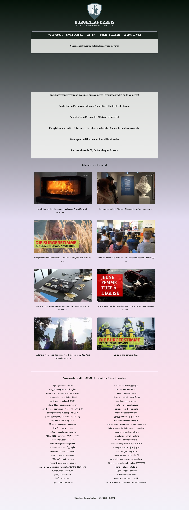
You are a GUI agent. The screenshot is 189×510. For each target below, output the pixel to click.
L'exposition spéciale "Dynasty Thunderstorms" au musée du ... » (126, 209)
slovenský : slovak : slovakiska (62, 451)
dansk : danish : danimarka (62, 455)
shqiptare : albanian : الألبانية (126, 478)
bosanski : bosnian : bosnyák (126, 420)
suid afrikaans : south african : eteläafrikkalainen (126, 482)
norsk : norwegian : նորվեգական (126, 444)
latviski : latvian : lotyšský (126, 467)
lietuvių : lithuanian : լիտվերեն (126, 447)
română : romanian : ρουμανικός (63, 432)
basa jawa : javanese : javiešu (62, 444)
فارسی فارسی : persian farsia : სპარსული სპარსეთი (62, 467)
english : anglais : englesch (126, 471)
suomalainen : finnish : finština (126, 436)
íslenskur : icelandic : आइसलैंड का (126, 397)
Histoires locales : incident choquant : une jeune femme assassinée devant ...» (126, 308)
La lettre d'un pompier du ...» (126, 355)
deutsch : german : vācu (126, 393)
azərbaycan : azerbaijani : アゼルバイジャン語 (62, 409)
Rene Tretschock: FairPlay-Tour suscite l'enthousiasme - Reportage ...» (126, 259)
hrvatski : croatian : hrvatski (126, 405)
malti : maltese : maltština (126, 413)
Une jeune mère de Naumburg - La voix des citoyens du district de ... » (62, 259)
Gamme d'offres (74, 35)
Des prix (91, 35)
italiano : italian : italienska (126, 440)
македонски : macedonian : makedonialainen (126, 424)
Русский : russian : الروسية (62, 440)
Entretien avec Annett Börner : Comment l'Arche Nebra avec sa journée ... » (62, 308)
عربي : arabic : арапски (62, 482)
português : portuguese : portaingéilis (63, 413)
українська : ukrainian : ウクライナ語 (62, 436)
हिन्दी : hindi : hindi (62, 478)
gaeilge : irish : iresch (62, 475)
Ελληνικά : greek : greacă (63, 459)
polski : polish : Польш (126, 475)
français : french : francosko (126, 409)
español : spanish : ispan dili (62, 420)
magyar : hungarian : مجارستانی (62, 389)
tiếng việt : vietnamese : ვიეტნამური (126, 459)
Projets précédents (109, 35)
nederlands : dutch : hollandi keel (62, 397)
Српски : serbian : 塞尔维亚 (126, 386)
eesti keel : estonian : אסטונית (62, 401)
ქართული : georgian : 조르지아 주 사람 (62, 417)
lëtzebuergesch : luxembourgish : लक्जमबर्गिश (126, 463)
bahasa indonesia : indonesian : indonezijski (126, 428)
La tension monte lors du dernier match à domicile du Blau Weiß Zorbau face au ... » (63, 357)
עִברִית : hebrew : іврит (126, 389)
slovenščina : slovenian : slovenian (62, 405)
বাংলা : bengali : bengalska (126, 451)
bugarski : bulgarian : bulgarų (126, 432)
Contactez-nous (132, 35)
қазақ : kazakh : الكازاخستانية (126, 455)
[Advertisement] (94, 73)
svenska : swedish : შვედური (62, 447)
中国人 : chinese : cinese (62, 428)
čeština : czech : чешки (126, 401)
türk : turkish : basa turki (62, 471)
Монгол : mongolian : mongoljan (62, 424)
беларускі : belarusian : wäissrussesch (62, 393)
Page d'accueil (55, 35)
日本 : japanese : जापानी (63, 386)
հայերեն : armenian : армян (63, 463)
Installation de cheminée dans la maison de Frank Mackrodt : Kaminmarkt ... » (62, 211)
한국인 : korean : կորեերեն (126, 417)
